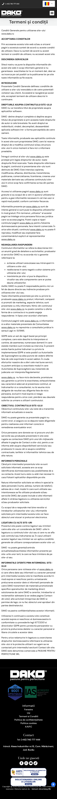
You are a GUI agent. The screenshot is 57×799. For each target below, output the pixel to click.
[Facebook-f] (22, 763)
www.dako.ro (37, 156)
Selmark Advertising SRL (41, 789)
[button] (52, 13)
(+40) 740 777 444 (30, 739)
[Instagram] (26, 763)
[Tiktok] (35, 763)
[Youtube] (31, 763)
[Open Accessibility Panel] (53, 784)
